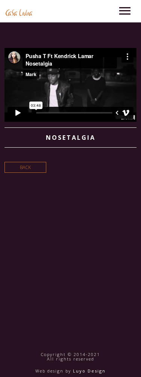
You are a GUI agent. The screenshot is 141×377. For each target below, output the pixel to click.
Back (25, 167)
